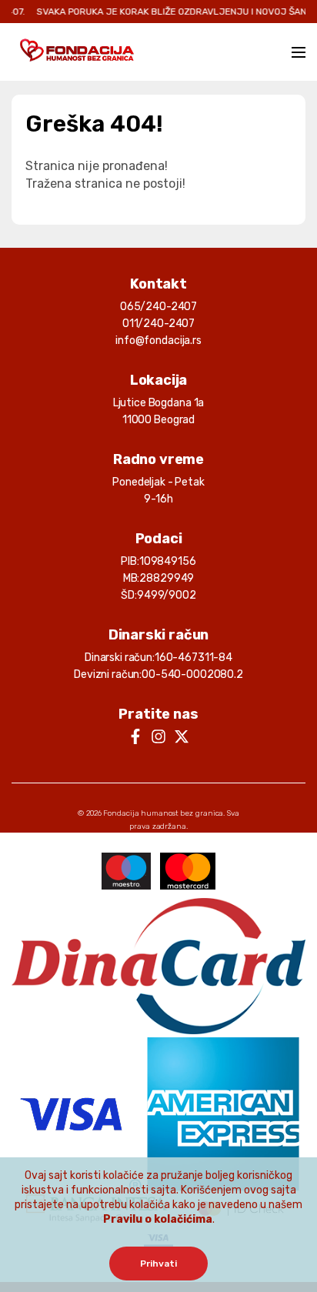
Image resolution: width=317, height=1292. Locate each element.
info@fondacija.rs (158, 340)
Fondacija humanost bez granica (163, 813)
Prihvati (158, 1263)
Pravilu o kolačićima (157, 1219)
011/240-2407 (158, 323)
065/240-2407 (158, 306)
